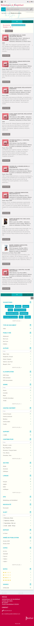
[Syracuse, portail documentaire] (12, 5)
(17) (16, 403)
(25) (16, 367)
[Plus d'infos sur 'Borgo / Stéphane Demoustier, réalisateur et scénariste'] (5, 195)
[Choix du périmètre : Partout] (3, 9)
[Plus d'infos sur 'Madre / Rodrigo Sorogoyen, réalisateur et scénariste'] (5, 248)
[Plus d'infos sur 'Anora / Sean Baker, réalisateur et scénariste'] (5, 90)
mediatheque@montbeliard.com (12, 613)
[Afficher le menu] (2, 1)
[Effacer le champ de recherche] (27, 9)
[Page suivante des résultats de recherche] (27, 21)
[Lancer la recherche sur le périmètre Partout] (31, 9)
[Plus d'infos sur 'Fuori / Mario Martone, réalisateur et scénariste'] (5, 116)
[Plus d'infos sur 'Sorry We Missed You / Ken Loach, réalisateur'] (5, 221)
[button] (28, 1)
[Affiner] (17, 21)
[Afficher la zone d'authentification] (5, 1)
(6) (16, 321)
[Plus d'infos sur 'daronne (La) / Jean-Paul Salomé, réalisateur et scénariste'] (5, 272)
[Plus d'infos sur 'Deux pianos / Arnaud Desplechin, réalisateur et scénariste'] (5, 64)
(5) (16, 492)
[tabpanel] (17, 305)
